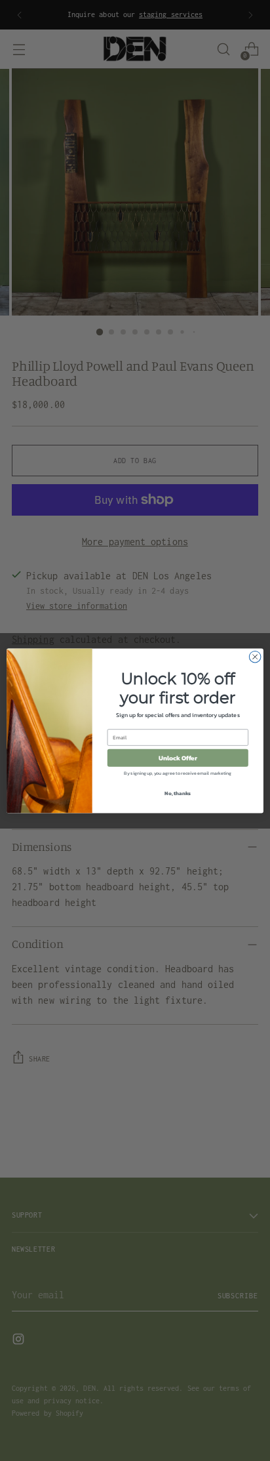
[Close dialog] (255, 657)
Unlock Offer (178, 757)
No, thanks (177, 792)
